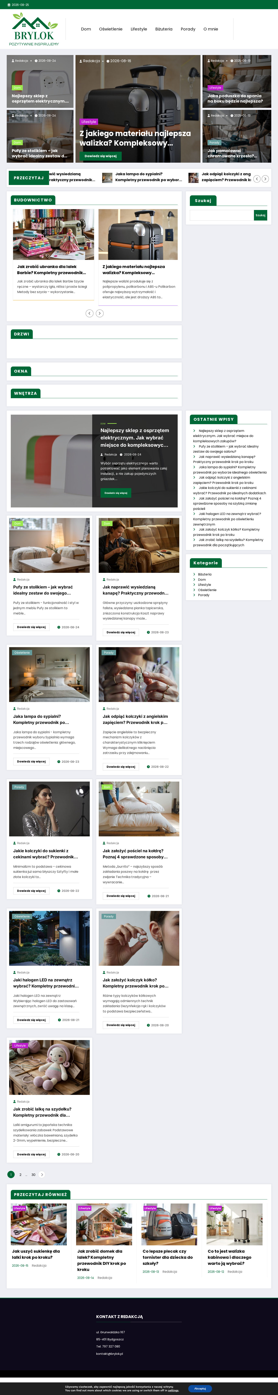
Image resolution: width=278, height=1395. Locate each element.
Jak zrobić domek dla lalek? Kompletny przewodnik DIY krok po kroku (101, 1260)
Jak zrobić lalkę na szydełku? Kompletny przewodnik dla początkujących (42, 1113)
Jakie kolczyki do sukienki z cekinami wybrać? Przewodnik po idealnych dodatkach (43, 854)
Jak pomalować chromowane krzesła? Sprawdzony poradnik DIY (235, 154)
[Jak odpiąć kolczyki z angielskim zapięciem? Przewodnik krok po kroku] (139, 674)
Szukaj (203, 200)
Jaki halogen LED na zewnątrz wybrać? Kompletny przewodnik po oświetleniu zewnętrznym (45, 984)
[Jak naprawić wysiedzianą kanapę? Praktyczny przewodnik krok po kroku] (139, 545)
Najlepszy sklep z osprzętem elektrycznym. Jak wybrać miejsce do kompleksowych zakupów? (40, 99)
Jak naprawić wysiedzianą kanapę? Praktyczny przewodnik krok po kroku (135, 591)
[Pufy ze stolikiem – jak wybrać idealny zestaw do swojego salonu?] (49, 545)
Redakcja (21, 61)
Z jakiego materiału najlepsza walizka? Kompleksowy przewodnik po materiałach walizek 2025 (47, 270)
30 (33, 1174)
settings (173, 1390)
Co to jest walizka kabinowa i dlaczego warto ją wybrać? (229, 1257)
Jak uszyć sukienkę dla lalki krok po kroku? (135, 270)
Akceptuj (200, 1389)
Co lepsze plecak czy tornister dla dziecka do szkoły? (168, 1257)
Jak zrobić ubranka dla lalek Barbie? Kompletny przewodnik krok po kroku (140, 139)
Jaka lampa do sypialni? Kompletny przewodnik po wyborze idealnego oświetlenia (94, 177)
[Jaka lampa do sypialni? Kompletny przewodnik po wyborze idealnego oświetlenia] (49, 674)
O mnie (211, 29)
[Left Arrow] (257, 178)
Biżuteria (164, 29)
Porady (188, 29)
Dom (86, 29)
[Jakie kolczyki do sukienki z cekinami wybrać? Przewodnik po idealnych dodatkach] (49, 809)
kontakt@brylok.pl (109, 1354)
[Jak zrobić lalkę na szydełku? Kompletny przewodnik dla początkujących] (49, 1067)
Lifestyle (139, 29)
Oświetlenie (111, 29)
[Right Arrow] (265, 178)
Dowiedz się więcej (108, 156)
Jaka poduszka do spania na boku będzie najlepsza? (235, 98)
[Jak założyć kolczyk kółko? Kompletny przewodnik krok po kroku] (139, 938)
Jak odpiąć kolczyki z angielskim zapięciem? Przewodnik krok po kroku (177, 177)
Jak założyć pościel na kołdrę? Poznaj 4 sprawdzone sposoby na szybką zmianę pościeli (133, 854)
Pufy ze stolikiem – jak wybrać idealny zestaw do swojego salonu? (39, 154)
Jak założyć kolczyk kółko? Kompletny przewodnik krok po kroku (133, 984)
